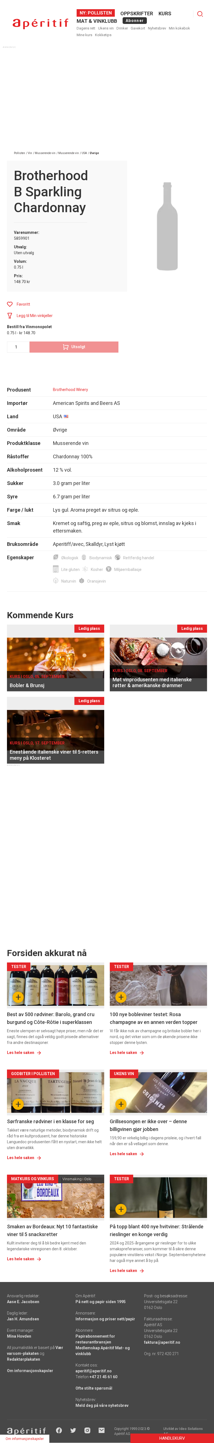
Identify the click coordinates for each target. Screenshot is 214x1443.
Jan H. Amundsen (23, 1319)
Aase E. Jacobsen (23, 1302)
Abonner (135, 20)
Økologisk (69, 558)
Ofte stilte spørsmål (94, 1388)
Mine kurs (84, 35)
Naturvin (68, 581)
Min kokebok (179, 28)
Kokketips (103, 35)
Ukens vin (106, 28)
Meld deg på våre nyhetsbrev (102, 1405)
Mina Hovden (19, 1336)
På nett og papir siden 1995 (101, 1302)
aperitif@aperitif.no (94, 1371)
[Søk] (200, 13)
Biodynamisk (100, 558)
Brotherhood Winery (70, 389)
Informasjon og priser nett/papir (105, 1319)
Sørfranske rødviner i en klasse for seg (50, 1121)
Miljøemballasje (128, 569)
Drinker (122, 28)
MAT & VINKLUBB (97, 21)
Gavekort (138, 28)
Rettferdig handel (138, 558)
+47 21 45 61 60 (103, 1377)
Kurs (165, 13)
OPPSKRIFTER (136, 13)
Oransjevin (96, 581)
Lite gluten (70, 569)
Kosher (97, 569)
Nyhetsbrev (157, 28)
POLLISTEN (99, 13)
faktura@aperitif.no (162, 1342)
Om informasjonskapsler (30, 1370)
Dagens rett (86, 28)
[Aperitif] (40, 24)
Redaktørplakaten (23, 1359)
